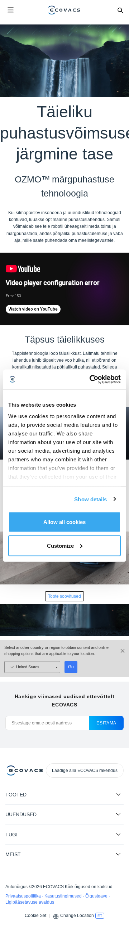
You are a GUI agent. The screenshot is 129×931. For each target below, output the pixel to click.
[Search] (120, 10)
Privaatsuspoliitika (23, 896)
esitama (106, 723)
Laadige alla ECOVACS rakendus (85, 770)
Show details (90, 499)
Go (71, 666)
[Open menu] (10, 10)
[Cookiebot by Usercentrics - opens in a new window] (91, 379)
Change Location (77, 915)
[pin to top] (116, 832)
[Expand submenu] (118, 794)
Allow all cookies (64, 522)
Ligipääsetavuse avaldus (29, 902)
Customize (60, 545)
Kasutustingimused (63, 896)
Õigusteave (97, 896)
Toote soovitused (64, 596)
